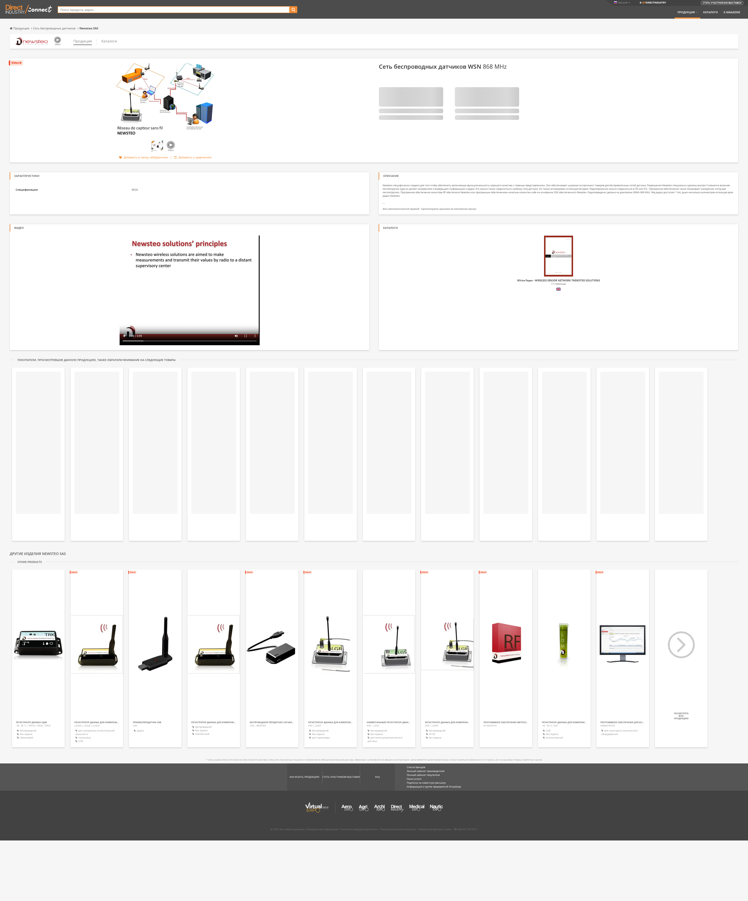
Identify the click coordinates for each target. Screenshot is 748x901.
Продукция (686, 12)
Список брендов (416, 767)
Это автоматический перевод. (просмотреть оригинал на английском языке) (429, 209)
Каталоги (710, 12)
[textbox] (174, 9)
